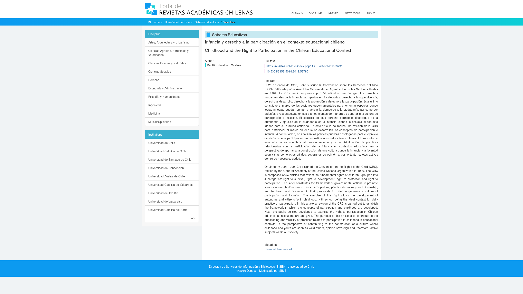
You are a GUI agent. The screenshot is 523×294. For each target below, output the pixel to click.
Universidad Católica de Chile (167, 151)
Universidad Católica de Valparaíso (170, 185)
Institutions (352, 13)
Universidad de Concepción (166, 168)
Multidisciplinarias (159, 122)
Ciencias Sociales (159, 71)
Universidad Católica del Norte (168, 210)
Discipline (315, 13)
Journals (296, 13)
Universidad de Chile (177, 22)
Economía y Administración (165, 88)
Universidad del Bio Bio (163, 193)
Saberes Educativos (207, 22)
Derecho (153, 80)
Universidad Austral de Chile (166, 176)
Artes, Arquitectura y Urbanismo (169, 42)
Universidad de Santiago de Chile (169, 159)
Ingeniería (154, 105)
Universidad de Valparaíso (165, 201)
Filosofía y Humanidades (164, 97)
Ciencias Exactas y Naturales (167, 63)
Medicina (154, 113)
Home (156, 22)
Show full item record (278, 249)
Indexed (333, 13)
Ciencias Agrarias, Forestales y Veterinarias (168, 53)
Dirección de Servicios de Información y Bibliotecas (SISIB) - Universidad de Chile (261, 266)
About (371, 13)
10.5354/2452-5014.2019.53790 (287, 71)
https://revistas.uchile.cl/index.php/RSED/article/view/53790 (304, 66)
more (192, 218)
